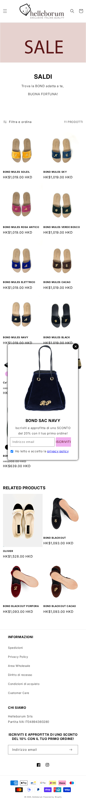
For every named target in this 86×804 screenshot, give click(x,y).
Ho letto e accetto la (42, 451)
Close (76, 346)
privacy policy (58, 451)
